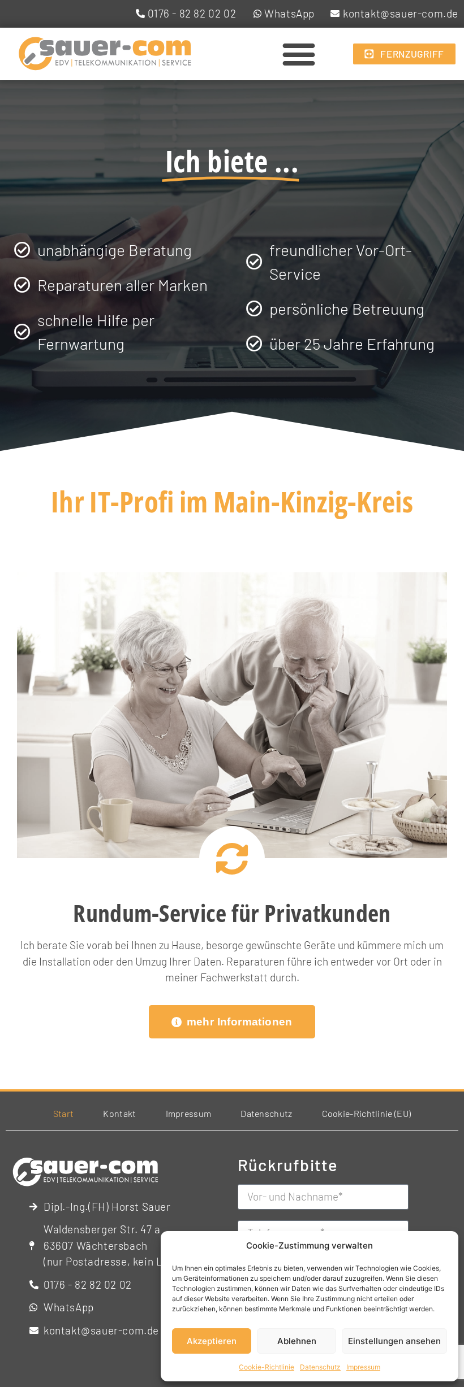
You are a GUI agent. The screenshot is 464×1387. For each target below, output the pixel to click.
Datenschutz (320, 1367)
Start (63, 1113)
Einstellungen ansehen (394, 1341)
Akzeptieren (212, 1341)
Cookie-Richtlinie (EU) (366, 1113)
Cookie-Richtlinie (266, 1367)
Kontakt (119, 1113)
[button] (298, 54)
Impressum (363, 1367)
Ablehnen (296, 1341)
